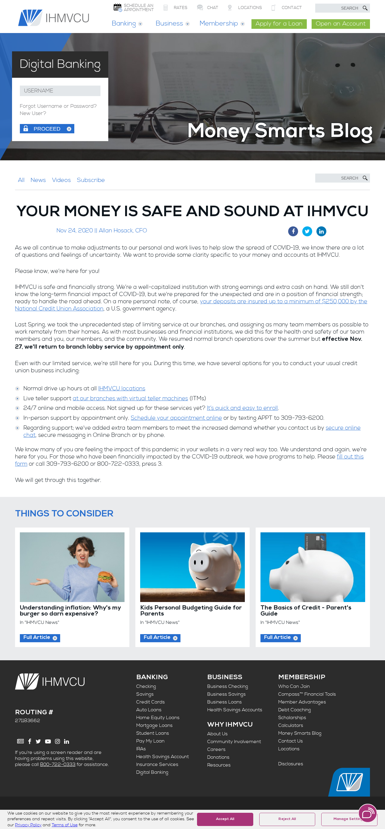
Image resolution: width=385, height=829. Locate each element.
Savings (145, 694)
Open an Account (341, 24)
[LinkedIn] (66, 741)
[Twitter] (38, 741)
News (38, 180)
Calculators (290, 725)
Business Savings (226, 694)
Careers (216, 749)
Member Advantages (302, 702)
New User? (33, 113)
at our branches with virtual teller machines (130, 398)
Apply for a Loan (279, 24)
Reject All (287, 819)
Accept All (225, 819)
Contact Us (290, 741)
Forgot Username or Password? (58, 106)
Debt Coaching (294, 710)
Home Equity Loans (158, 718)
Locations (289, 749)
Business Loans (224, 702)
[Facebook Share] (293, 231)
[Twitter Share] (307, 231)
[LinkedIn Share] (321, 231)
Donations (218, 757)
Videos (61, 180)
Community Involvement (234, 742)
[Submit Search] (365, 8)
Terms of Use (65, 825)
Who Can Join (294, 686)
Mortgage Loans (154, 725)
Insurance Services (157, 764)
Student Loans (152, 733)
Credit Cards (150, 702)
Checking (146, 686)
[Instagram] (57, 741)
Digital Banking (152, 772)
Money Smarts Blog (300, 733)
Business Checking (227, 686)
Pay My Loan (150, 741)
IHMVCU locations (121, 388)
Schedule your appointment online (176, 418)
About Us (217, 734)
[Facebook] (29, 741)
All (21, 180)
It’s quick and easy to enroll (242, 408)
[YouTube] (48, 741)
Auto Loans (149, 710)
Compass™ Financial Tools (307, 694)
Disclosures (290, 764)
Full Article (36, 637)
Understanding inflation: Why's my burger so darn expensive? (70, 611)
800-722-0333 (57, 764)
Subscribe (91, 180)
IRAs (141, 749)
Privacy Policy (28, 825)
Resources (219, 765)
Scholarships (292, 718)
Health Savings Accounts (234, 710)
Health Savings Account (162, 757)
